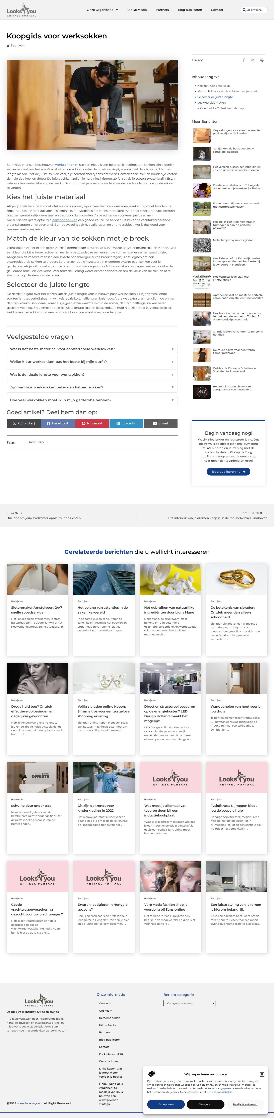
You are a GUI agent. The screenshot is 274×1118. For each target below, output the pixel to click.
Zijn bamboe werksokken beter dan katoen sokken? (92, 387)
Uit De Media (137, 10)
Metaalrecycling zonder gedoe (233, 240)
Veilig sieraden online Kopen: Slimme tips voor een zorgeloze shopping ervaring (104, 711)
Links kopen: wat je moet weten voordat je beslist (110, 1072)
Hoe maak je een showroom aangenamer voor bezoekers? (233, 388)
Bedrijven (17, 45)
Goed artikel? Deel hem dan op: (222, 108)
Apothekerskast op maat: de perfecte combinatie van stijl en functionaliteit (238, 296)
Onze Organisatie (100, 10)
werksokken (64, 165)
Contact (217, 10)
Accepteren (166, 1104)
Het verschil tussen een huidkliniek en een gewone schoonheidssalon (237, 168)
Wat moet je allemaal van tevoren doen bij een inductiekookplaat (165, 810)
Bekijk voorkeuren (245, 1104)
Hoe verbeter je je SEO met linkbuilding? (231, 278)
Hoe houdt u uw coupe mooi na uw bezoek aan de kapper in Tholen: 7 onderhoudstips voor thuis (237, 316)
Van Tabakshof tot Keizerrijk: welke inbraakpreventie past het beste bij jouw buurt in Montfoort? (236, 261)
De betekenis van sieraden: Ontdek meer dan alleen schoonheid (233, 612)
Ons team (105, 1010)
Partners (162, 10)
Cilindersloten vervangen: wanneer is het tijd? (238, 333)
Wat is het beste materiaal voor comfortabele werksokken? (92, 349)
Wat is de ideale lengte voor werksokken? (92, 375)
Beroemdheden (109, 1017)
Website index (108, 1061)
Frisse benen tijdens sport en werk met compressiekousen (236, 205)
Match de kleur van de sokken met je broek (227, 91)
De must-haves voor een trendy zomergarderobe (234, 351)
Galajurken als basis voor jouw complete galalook (233, 150)
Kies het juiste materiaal (214, 86)
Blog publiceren (190, 10)
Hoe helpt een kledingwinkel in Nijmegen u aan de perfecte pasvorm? (234, 225)
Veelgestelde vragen (211, 102)
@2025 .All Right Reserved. (39, 1103)
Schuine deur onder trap (31, 806)
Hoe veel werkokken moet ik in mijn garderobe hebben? (92, 400)
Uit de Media (107, 1025)
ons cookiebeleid (222, 1092)
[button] (262, 1074)
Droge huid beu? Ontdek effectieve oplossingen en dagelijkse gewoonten (32, 711)
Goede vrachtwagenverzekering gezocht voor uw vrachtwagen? (37, 909)
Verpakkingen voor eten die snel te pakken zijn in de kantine (236, 132)
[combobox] (253, 10)
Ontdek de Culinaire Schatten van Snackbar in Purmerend (235, 369)
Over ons (105, 1003)
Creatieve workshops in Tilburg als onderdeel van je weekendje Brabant (238, 186)
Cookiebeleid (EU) (111, 1054)
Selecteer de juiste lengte (215, 97)
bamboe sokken (64, 220)
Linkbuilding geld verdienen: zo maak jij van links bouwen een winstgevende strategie (111, 1094)
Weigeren (205, 1104)
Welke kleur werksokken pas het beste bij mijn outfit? (92, 362)
